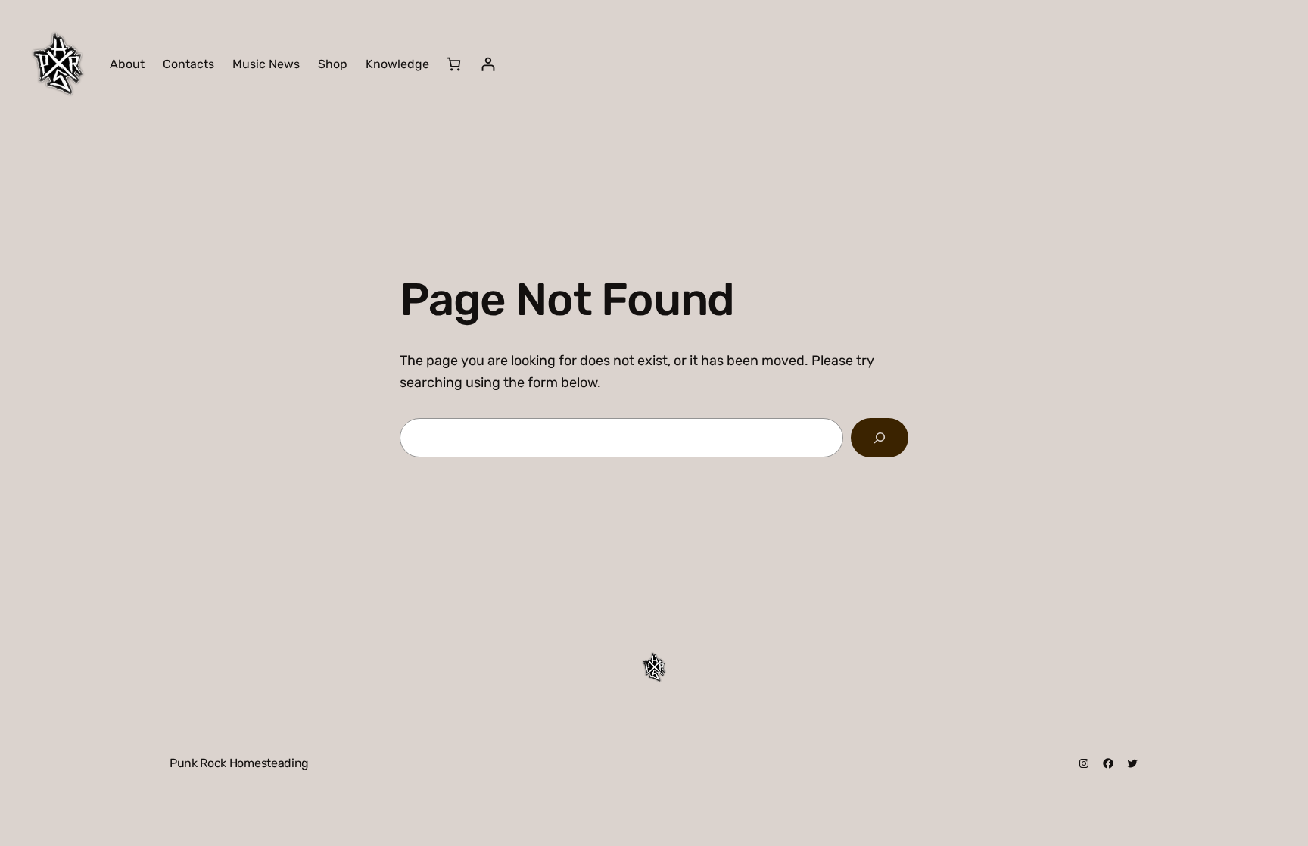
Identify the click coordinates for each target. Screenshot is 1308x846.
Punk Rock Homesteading (239, 763)
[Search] (879, 437)
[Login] (488, 64)
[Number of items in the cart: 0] (454, 64)
